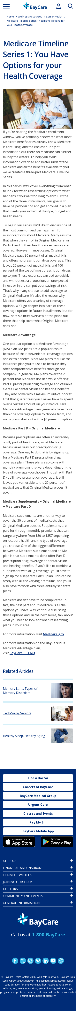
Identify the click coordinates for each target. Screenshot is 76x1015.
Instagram (30, 961)
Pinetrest (38, 961)
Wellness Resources (30, 16)
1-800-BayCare (48, 934)
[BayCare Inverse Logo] (38, 920)
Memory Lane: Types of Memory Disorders (20, 691)
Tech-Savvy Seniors (17, 713)
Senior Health (54, 16)
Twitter (23, 961)
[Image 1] (38, 109)
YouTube (53, 961)
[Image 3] (19, 841)
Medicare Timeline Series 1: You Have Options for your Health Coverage (36, 59)
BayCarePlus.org (22, 653)
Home (10, 16)
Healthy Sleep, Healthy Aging (24, 736)
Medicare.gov (53, 634)
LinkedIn (45, 961)
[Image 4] (57, 841)
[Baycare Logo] (35, 6)
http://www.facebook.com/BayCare (15, 961)
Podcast (61, 961)
